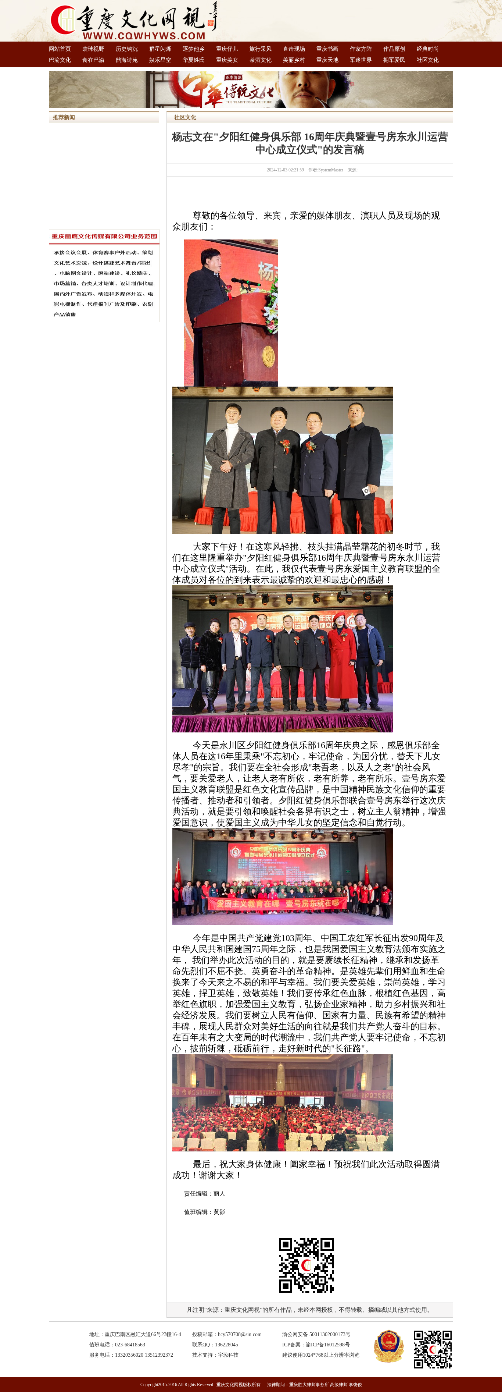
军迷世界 (361, 60)
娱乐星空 (160, 60)
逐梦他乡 (194, 49)
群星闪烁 (160, 49)
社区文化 (428, 60)
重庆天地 (327, 60)
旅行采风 (261, 49)
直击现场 (294, 49)
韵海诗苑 (127, 60)
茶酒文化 (261, 60)
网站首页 (60, 49)
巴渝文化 (60, 60)
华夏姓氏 (194, 60)
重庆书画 (327, 49)
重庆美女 (227, 60)
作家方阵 (361, 49)
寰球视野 (93, 49)
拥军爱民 (394, 60)
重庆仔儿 (227, 49)
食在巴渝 (93, 60)
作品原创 (394, 49)
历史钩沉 (127, 49)
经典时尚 (428, 49)
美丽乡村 (294, 60)
